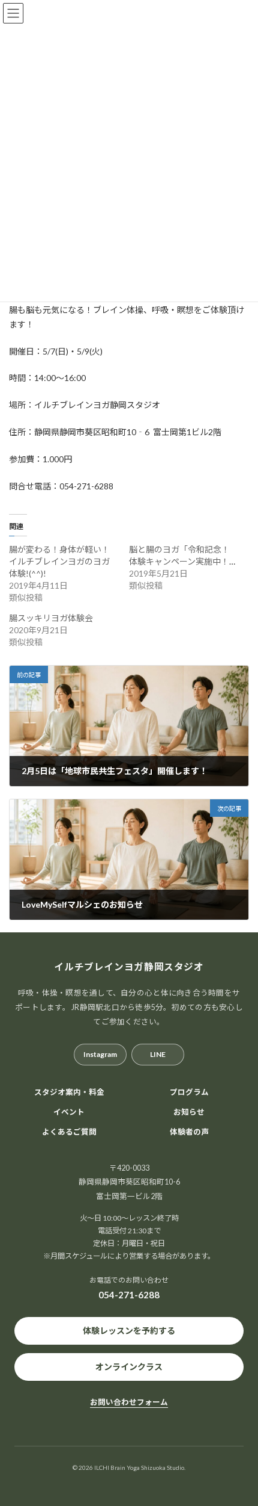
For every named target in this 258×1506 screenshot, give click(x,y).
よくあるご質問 (69, 1131)
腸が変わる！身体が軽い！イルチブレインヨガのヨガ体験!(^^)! (59, 561)
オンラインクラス (129, 1367)
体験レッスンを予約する (129, 1330)
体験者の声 (189, 1131)
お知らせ (189, 1112)
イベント (69, 1112)
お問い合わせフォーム (129, 1402)
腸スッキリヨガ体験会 (51, 618)
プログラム (189, 1092)
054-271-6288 (129, 1295)
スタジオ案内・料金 (69, 1092)
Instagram (100, 1054)
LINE (158, 1054)
